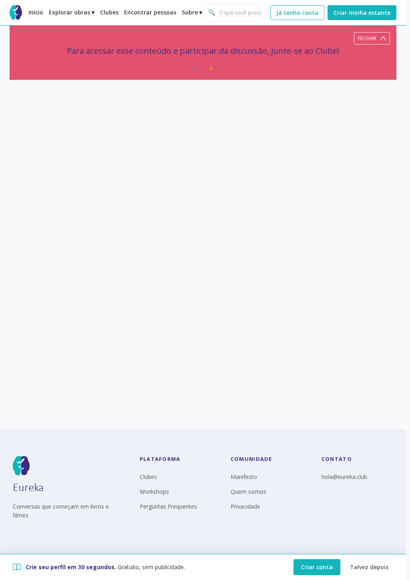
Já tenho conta (297, 12)
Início (35, 12)
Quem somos (248, 491)
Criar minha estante (362, 12)
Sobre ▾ (192, 12)
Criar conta (317, 567)
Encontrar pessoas (150, 12)
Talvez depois (369, 567)
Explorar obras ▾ (71, 12)
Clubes (109, 12)
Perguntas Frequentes (168, 506)
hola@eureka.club (344, 477)
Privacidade (245, 506)
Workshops (154, 491)
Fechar (367, 38)
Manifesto (244, 477)
